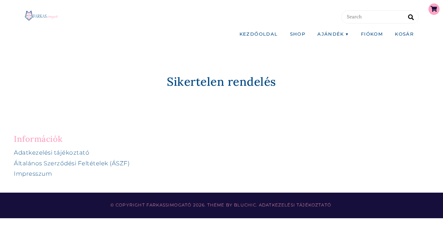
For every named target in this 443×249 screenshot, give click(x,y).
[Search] (411, 17)
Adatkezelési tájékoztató (51, 152)
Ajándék (330, 34)
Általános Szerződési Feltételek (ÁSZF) (71, 163)
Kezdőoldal (258, 34)
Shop (297, 34)
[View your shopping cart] (434, 9)
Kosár (404, 34)
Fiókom (372, 34)
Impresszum (33, 173)
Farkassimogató (168, 205)
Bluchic (245, 205)
